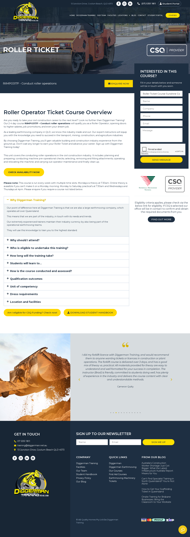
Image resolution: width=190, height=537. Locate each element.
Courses (173, 15)
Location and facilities (25, 301)
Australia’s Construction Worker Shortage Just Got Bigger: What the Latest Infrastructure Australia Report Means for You (157, 468)
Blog (134, 15)
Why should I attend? (24, 240)
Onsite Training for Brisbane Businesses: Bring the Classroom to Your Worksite (156, 499)
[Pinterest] (33, 458)
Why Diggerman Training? (28, 200)
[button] (66, 200)
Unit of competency (24, 286)
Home (72, 15)
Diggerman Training (86, 15)
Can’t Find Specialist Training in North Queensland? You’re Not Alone (158, 481)
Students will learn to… (26, 263)
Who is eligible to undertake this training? (39, 248)
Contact (142, 15)
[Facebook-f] (118, 3)
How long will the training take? (32, 255)
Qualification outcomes (26, 278)
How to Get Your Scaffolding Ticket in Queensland (157, 490)
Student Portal (155, 15)
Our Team (101, 15)
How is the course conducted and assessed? (41, 271)
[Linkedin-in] (130, 3)
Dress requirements (24, 294)
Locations (123, 15)
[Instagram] (124, 3)
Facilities (111, 15)
